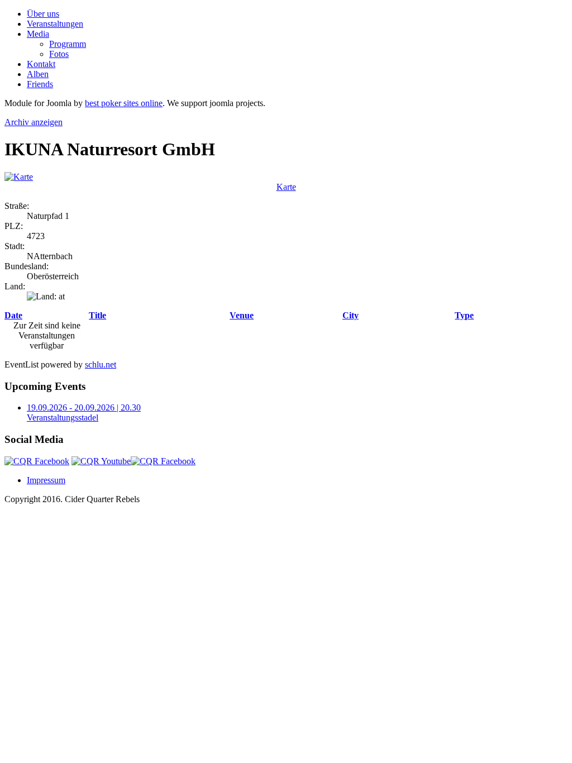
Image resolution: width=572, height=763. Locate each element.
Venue (242, 315)
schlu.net (100, 364)
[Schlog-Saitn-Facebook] (163, 461)
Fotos (59, 54)
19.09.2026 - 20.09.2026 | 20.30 (84, 407)
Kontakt (41, 64)
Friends (40, 84)
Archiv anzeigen (33, 122)
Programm (67, 44)
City (350, 315)
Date (13, 315)
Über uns (43, 13)
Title (97, 315)
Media (38, 34)
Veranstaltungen (55, 23)
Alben (38, 74)
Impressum (46, 480)
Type (464, 315)
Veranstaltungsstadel (62, 417)
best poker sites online (124, 103)
